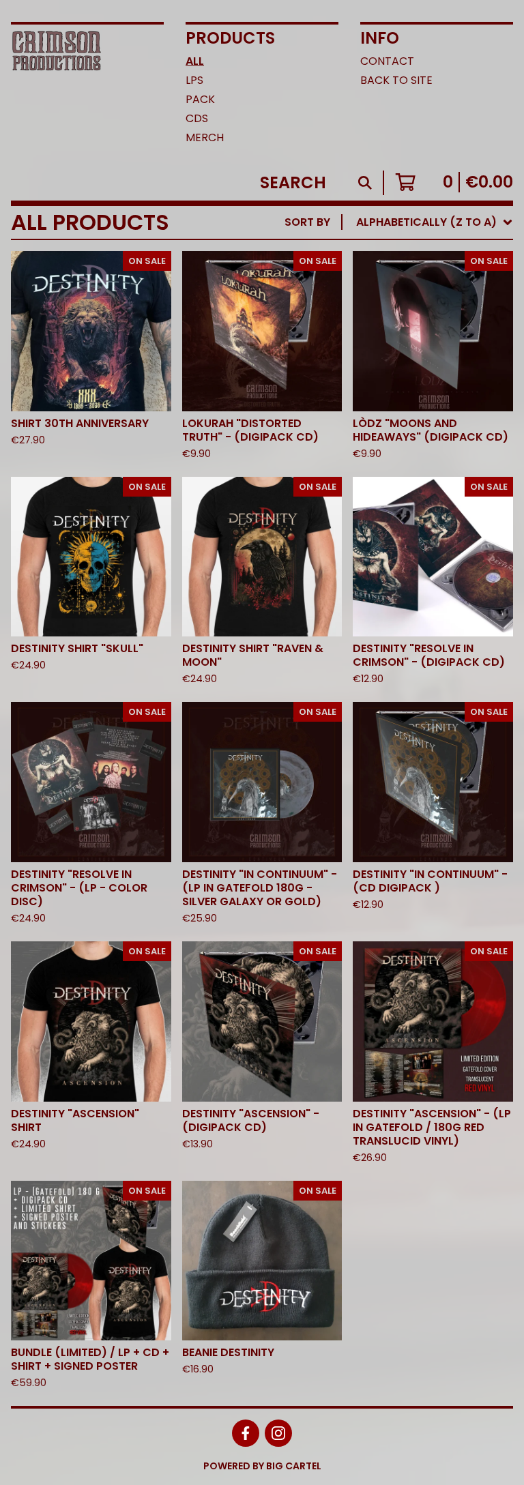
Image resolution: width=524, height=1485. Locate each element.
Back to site (396, 80)
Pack (200, 99)
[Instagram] (278, 1433)
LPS (194, 80)
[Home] (56, 91)
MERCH (205, 137)
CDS (197, 118)
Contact (387, 61)
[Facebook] (245, 1433)
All (195, 61)
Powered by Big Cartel (262, 1466)
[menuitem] (399, 222)
